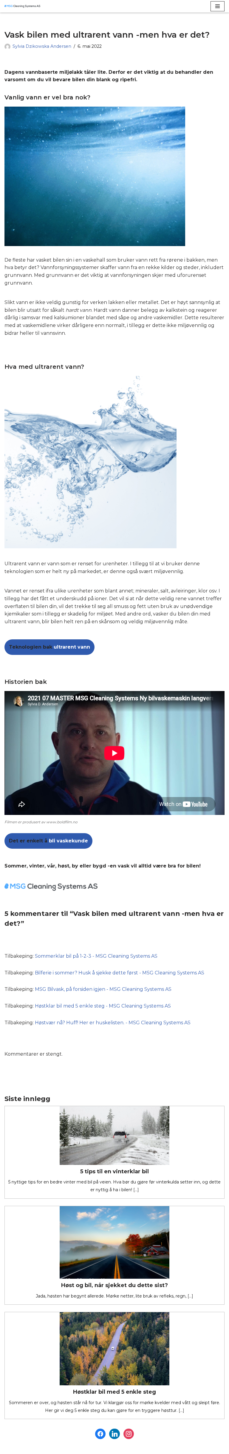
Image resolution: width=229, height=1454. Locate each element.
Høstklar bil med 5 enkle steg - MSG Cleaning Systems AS (103, 1006)
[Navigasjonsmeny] (218, 6)
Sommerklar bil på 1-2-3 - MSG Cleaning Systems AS (96, 956)
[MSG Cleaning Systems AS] (22, 6)
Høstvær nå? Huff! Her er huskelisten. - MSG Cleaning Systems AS (113, 1022)
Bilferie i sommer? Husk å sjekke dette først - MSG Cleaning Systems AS (119, 973)
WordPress (58, 1447)
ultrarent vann (49, 647)
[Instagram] (114, 1433)
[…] (135, 1189)
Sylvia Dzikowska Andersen (42, 46)
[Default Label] (128, 1433)
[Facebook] (100, 1433)
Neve (10, 1447)
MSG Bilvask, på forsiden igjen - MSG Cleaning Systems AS (103, 989)
